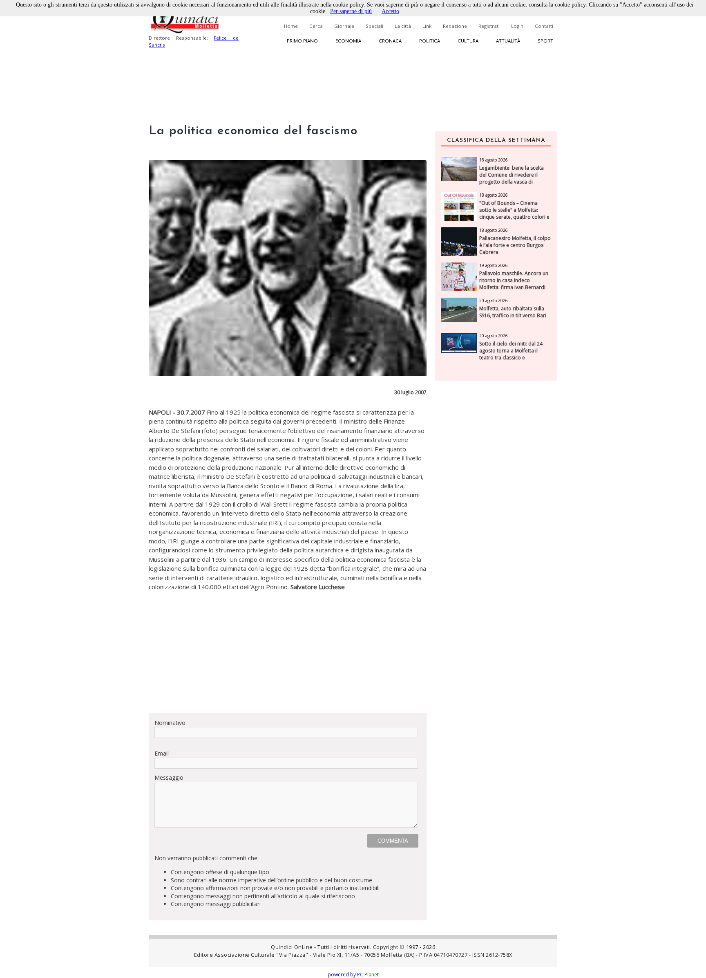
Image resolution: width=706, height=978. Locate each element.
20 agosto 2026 (493, 300)
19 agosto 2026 (493, 265)
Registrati (489, 26)
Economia (348, 41)
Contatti (544, 26)
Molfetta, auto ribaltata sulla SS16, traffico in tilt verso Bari (512, 312)
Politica (429, 41)
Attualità (508, 41)
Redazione (455, 26)
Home (291, 26)
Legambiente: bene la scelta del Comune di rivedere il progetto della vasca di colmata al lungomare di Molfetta (511, 182)
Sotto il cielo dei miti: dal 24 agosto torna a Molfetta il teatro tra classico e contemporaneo (511, 354)
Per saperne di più (351, 11)
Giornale (344, 26)
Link (426, 26)
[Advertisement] (288, 649)
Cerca (316, 26)
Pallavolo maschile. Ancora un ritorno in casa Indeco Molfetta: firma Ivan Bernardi (513, 280)
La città (403, 26)
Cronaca (390, 41)
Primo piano (302, 41)
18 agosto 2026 (493, 160)
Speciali (374, 26)
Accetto (390, 11)
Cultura (468, 41)
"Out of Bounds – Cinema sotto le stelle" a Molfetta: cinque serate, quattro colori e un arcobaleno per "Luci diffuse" (514, 217)
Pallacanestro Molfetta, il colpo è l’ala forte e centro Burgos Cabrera (515, 245)
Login (517, 26)
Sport (545, 41)
